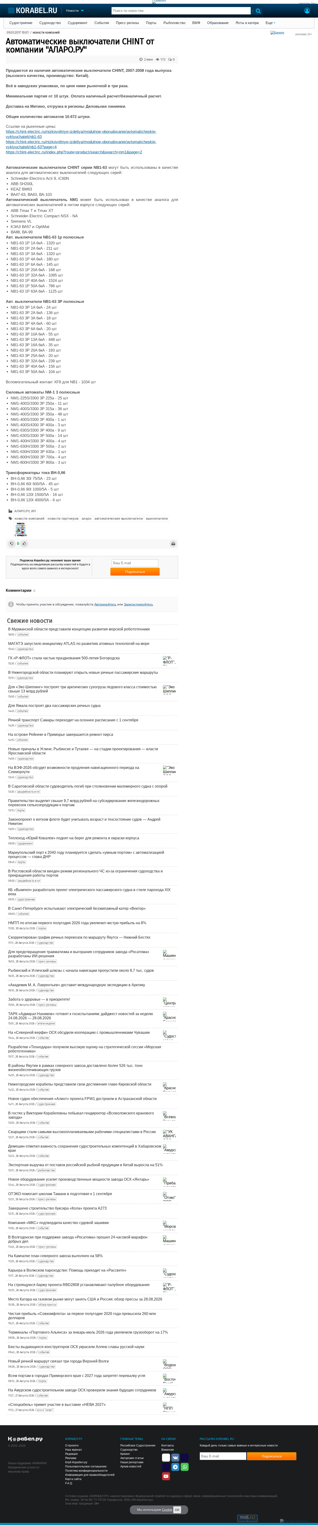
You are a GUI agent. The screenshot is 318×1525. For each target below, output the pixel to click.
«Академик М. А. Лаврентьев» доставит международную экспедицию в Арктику (76, 985)
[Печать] (173, 543)
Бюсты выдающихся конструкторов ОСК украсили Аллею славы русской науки (76, 1347)
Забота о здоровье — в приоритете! (39, 999)
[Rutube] (184, 1457)
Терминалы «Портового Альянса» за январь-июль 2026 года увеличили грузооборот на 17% (88, 1332)
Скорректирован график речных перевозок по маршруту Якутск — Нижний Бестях (79, 937)
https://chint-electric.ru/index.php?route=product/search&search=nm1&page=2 (74, 152)
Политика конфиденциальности (86, 1470)
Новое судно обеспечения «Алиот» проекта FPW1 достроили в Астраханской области (82, 1099)
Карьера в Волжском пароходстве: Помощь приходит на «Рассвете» (67, 1270)
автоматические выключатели (119, 518)
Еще (269, 23)
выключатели (157, 518)
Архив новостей (130, 1466)
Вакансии (167, 1449)
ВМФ (196, 23)
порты (21, 810)
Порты (151, 23)
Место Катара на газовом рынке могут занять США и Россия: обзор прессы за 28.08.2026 (85, 1299)
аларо (86, 518)
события (23, 634)
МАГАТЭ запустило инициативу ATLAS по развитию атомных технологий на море (78, 644)
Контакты (167, 1445)
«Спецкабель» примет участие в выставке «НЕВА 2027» (57, 1405)
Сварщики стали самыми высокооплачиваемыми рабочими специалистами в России (82, 1132)
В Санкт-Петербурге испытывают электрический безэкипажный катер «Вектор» (77, 908)
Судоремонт (78, 23)
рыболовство (46, 1170)
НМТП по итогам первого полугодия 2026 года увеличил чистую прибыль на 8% (77, 923)
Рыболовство (174, 23)
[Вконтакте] (175, 1457)
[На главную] (32, 10)
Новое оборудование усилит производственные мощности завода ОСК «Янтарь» (78, 1179)
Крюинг (125, 1454)
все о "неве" (45, 1410)
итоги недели (46, 1023)
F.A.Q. (69, 1483)
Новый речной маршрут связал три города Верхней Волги (58, 1361)
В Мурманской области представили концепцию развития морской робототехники (79, 629)
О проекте (72, 1445)
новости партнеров (62, 518)
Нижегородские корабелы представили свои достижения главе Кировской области (79, 1084)
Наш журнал (73, 1449)
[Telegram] (175, 1466)
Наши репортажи (131, 1462)
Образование (218, 23)
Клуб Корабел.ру (76, 1462)
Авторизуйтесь (105, 604)
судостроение (26, 899)
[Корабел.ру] (25, 1439)
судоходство (25, 649)
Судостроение (20, 23)
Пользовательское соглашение (86, 1466)
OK (177, 1510)
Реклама (70, 1458)
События (102, 23)
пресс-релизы (47, 961)
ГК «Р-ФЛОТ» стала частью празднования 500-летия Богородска (64, 658)
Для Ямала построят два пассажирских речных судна (54, 706)
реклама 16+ (307, 3)
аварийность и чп (28, 791)
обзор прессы (47, 1304)
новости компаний (46, 33)
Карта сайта (73, 1479)
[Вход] (307, 11)
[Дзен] (166, 1457)
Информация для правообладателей (90, 1475)
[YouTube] (166, 1475)
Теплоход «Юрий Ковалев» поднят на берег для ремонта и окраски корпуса (73, 838)
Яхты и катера (247, 23)
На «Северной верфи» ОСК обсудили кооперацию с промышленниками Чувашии (79, 1032)
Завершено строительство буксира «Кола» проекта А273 (57, 1208)
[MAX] (166, 1466)
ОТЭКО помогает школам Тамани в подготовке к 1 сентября (60, 1194)
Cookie (167, 1509)
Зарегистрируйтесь (138, 604)
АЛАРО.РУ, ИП (25, 511)
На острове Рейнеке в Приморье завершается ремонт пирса (60, 735)
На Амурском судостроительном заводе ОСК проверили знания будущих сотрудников (82, 1390)
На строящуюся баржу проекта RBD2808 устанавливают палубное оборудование (79, 1285)
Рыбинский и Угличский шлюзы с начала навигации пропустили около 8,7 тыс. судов (81, 970)
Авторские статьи (132, 1458)
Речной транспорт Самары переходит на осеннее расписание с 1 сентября (73, 720)
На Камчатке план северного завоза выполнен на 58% (55, 1256)
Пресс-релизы (127, 23)
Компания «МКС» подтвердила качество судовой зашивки (58, 1223)
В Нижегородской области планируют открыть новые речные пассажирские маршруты (83, 672)
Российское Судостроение (138, 1445)
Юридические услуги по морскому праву (23, 1469)
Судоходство (50, 23)
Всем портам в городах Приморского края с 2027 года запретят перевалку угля (76, 1376)
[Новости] (20, 529)
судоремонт (25, 843)
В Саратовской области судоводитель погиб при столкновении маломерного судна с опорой (87, 786)
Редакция (71, 1454)
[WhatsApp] (184, 1466)
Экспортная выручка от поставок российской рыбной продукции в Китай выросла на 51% (85, 1165)
